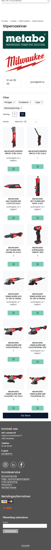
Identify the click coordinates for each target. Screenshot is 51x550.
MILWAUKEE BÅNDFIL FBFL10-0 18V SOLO (13, 152)
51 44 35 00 (11, 82)
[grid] (22, 114)
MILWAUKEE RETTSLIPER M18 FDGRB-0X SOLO (13, 250)
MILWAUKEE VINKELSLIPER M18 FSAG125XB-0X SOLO (37, 393)
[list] (14, 114)
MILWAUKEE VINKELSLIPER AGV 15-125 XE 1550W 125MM (37, 296)
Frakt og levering (9, 481)
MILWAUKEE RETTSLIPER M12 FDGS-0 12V (37, 201)
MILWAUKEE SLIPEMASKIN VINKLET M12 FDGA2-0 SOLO (37, 250)
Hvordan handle (8, 487)
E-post (5, 522)
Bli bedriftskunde (9, 476)
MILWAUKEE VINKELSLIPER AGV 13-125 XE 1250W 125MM (13, 296)
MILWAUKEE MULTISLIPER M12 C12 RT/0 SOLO (13, 201)
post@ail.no (37, 82)
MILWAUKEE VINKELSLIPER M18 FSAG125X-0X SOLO (13, 393)
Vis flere (25, 415)
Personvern (6, 484)
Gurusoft (25, 545)
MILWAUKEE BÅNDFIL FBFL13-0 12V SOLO (37, 152)
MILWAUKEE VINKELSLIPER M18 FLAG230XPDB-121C (38, 345)
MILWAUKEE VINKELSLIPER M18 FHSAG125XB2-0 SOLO (13, 345)
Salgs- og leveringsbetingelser (15, 479)
